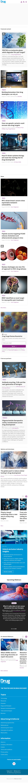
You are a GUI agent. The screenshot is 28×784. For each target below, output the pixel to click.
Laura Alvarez (17, 475)
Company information (6, 744)
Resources (3, 701)
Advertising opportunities (7, 722)
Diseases (3, 703)
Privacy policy (4, 752)
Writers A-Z (17, 771)
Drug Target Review (16, 54)
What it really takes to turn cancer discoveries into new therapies (14, 607)
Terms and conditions (6, 749)
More (2, 525)
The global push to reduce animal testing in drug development (12, 472)
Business (3, 713)
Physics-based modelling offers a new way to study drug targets (9, 515)
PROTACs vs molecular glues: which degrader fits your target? (13, 51)
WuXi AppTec (15, 428)
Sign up (13, 346)
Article (3, 120)
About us (3, 742)
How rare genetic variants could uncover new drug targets (13, 124)
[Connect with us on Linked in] (14, 763)
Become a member (8, 571)
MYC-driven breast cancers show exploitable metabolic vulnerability (13, 202)
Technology (4, 698)
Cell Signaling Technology (19, 611)
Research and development (8, 708)
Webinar (5, 417)
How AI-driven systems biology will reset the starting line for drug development (13, 157)
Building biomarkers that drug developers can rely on (12, 93)
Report (4, 89)
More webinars (4, 670)
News (3, 198)
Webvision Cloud (17, 778)
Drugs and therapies (6, 706)
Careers (3, 747)
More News (3, 307)
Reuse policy (4, 732)
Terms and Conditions (13, 350)
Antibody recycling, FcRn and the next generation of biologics (13, 383)
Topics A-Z (9, 771)
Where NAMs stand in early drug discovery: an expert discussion (9, 654)
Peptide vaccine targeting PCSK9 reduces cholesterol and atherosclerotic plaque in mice (13, 235)
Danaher (20, 96)
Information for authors (7, 730)
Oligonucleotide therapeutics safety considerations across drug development (12, 422)
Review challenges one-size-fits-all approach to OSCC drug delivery (14, 268)
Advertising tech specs (7, 727)
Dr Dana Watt (17, 162)
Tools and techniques (6, 710)
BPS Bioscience (20, 386)
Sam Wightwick (15, 207)
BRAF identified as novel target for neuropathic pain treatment (13, 299)
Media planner (4, 725)
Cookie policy (4, 754)
